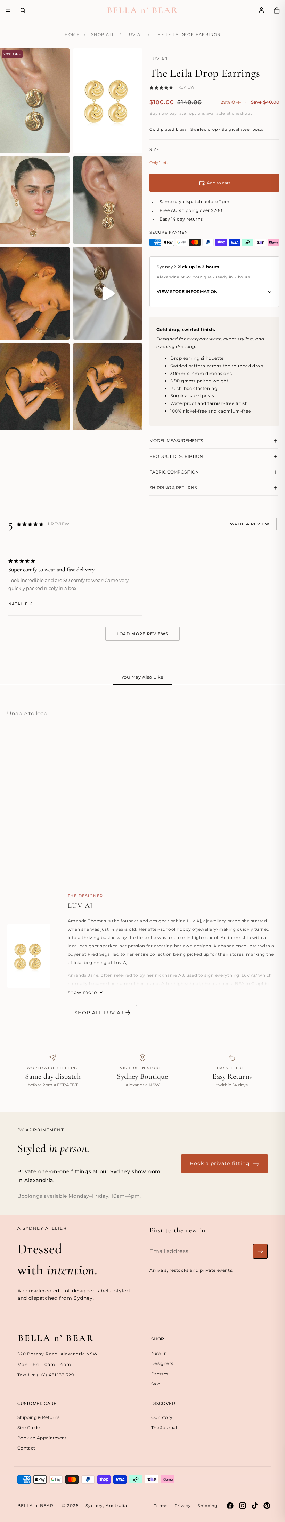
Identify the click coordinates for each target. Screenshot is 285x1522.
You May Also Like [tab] (142, 677)
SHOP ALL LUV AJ (98, 1012)
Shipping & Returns (38, 1417)
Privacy (182, 1505)
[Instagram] (242, 1505)
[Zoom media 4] (107, 200)
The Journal (164, 1427)
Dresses (160, 1373)
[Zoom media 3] (35, 200)
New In (159, 1353)
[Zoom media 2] (107, 100)
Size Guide (28, 1427)
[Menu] (8, 10)
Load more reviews (142, 633)
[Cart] (276, 10)
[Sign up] (260, 1251)
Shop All (103, 34)
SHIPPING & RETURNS (173, 487)
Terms (161, 1505)
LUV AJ (134, 34)
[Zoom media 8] (107, 386)
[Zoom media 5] (35, 293)
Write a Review (249, 524)
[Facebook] (230, 1505)
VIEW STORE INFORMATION (187, 291)
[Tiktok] (255, 1505)
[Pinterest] (267, 1505)
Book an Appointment (42, 1437)
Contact (26, 1448)
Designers (162, 1363)
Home (72, 34)
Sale (155, 1383)
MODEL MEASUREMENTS (176, 440)
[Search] (23, 10)
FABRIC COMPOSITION (174, 472)
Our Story (161, 1417)
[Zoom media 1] (35, 100)
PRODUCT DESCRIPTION (176, 456)
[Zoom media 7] (35, 386)
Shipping (208, 1505)
